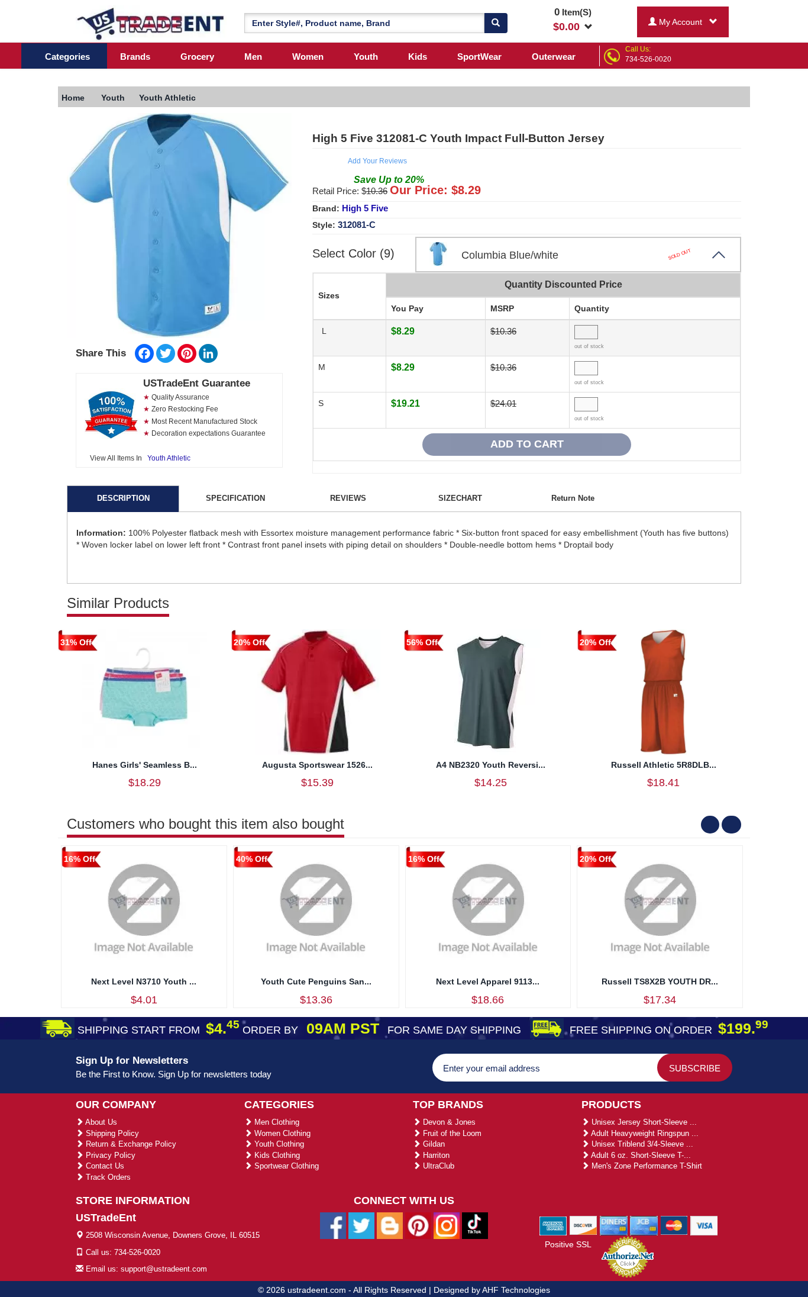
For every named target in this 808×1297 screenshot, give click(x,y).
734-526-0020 (648, 59)
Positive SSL (568, 1244)
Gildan (433, 1144)
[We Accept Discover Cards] (583, 1225)
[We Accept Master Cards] (674, 1225)
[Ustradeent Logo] (151, 23)
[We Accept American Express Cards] (553, 1225)
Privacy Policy (109, 1155)
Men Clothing (275, 1122)
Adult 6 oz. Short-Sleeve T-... (640, 1155)
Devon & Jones (448, 1122)
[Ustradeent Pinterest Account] (418, 1225)
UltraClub (437, 1165)
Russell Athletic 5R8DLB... (663, 765)
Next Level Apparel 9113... (487, 981)
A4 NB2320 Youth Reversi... (490, 765)
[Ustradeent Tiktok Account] (475, 1225)
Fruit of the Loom (451, 1133)
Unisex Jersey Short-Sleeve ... (643, 1122)
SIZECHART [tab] (460, 498)
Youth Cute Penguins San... (316, 981)
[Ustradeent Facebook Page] (333, 1225)
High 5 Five (365, 208)
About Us (100, 1122)
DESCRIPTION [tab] (123, 498)
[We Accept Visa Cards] (704, 1225)
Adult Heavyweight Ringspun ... (644, 1133)
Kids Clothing (276, 1155)
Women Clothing (281, 1133)
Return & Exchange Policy (129, 1144)
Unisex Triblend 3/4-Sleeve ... (641, 1144)
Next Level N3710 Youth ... (143, 981)
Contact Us (103, 1165)
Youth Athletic (168, 458)
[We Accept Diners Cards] (614, 1225)
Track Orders (107, 1177)
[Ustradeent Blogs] (390, 1225)
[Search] (496, 23)
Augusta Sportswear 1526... (317, 765)
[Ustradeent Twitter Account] (361, 1225)
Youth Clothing (278, 1144)
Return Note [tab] (572, 498)
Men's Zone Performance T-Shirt (645, 1165)
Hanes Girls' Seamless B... (144, 765)
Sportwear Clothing (285, 1165)
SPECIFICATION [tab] (235, 498)
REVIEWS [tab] (348, 498)
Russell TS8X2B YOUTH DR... (660, 981)
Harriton (435, 1155)
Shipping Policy (111, 1133)
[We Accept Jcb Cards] (644, 1225)
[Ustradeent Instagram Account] (447, 1225)
